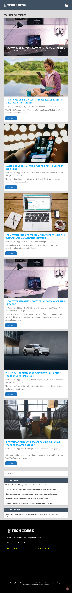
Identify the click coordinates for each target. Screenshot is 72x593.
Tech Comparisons (38, 380)
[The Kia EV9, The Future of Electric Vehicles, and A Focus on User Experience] (36, 350)
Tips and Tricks (40, 51)
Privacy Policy (43, 558)
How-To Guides (31, 51)
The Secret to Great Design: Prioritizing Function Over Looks (26, 485)
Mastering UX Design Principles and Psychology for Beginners (26, 498)
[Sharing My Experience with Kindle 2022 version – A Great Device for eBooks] (36, 77)
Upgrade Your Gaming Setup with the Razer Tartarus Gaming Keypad (29, 503)
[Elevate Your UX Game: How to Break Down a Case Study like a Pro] (36, 278)
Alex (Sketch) (14, 51)
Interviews (11, 572)
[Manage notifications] (67, 588)
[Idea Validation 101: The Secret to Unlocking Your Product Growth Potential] (36, 419)
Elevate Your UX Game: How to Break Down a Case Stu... (35, 48)
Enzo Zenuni (9, 514)
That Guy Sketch (33, 543)
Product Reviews (38, 107)
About (40, 555)
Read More (11, 118)
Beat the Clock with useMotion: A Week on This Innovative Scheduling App (30, 489)
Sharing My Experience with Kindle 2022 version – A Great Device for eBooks (31, 494)
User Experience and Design (53, 51)
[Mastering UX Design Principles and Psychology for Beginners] (36, 143)
